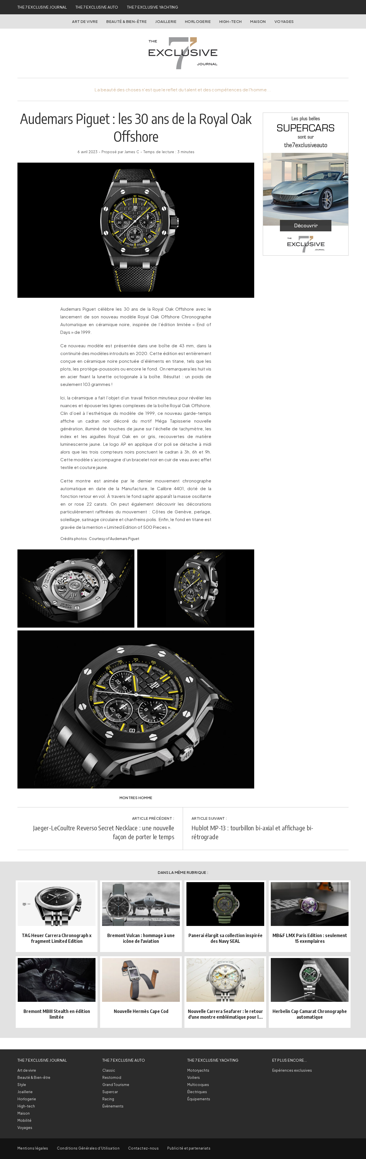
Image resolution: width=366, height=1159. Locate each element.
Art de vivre (85, 21)
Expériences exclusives (292, 1070)
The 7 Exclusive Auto (96, 7)
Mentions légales (32, 1148)
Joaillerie (165, 21)
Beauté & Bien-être (126, 21)
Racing (108, 1099)
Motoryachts (198, 1070)
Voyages (284, 21)
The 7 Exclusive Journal (42, 7)
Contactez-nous (143, 1148)
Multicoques (198, 1085)
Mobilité (24, 1120)
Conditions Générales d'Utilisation (88, 1148)
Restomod (111, 1077)
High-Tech (230, 21)
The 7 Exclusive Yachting (152, 7)
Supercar (110, 1092)
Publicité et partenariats (188, 1148)
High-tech (26, 1106)
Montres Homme (136, 798)
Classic (108, 1070)
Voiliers (193, 1077)
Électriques (197, 1092)
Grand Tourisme (115, 1085)
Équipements (198, 1099)
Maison (258, 21)
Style (21, 1085)
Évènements (113, 1106)
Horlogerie (198, 21)
